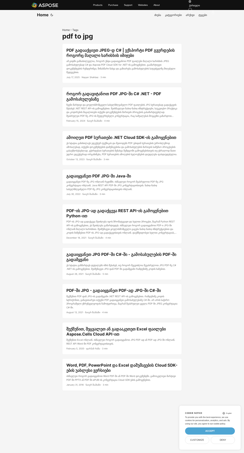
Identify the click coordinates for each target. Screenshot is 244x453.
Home (42, 14)
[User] (213, 12)
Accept (210, 431)
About (157, 5)
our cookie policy (217, 424)
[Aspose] (53, 5)
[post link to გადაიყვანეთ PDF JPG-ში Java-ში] (122, 184)
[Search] (202, 10)
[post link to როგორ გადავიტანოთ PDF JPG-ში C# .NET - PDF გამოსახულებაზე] (122, 107)
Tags (75, 30)
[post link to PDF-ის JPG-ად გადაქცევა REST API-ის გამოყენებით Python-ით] (122, 224)
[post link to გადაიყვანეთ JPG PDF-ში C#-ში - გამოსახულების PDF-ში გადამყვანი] (122, 264)
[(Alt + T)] (52, 15)
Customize (197, 440)
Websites (143, 5)
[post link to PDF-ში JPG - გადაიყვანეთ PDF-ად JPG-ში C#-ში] (122, 301)
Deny (223, 440)
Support (128, 5)
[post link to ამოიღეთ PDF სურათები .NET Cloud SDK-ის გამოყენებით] (122, 148)
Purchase (113, 5)
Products (97, 5)
